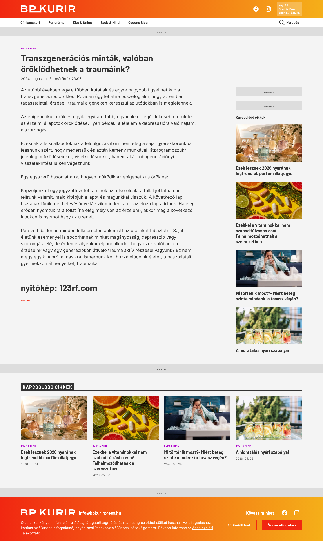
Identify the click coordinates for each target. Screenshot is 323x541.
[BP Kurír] (48, 9)
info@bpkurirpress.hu (100, 513)
